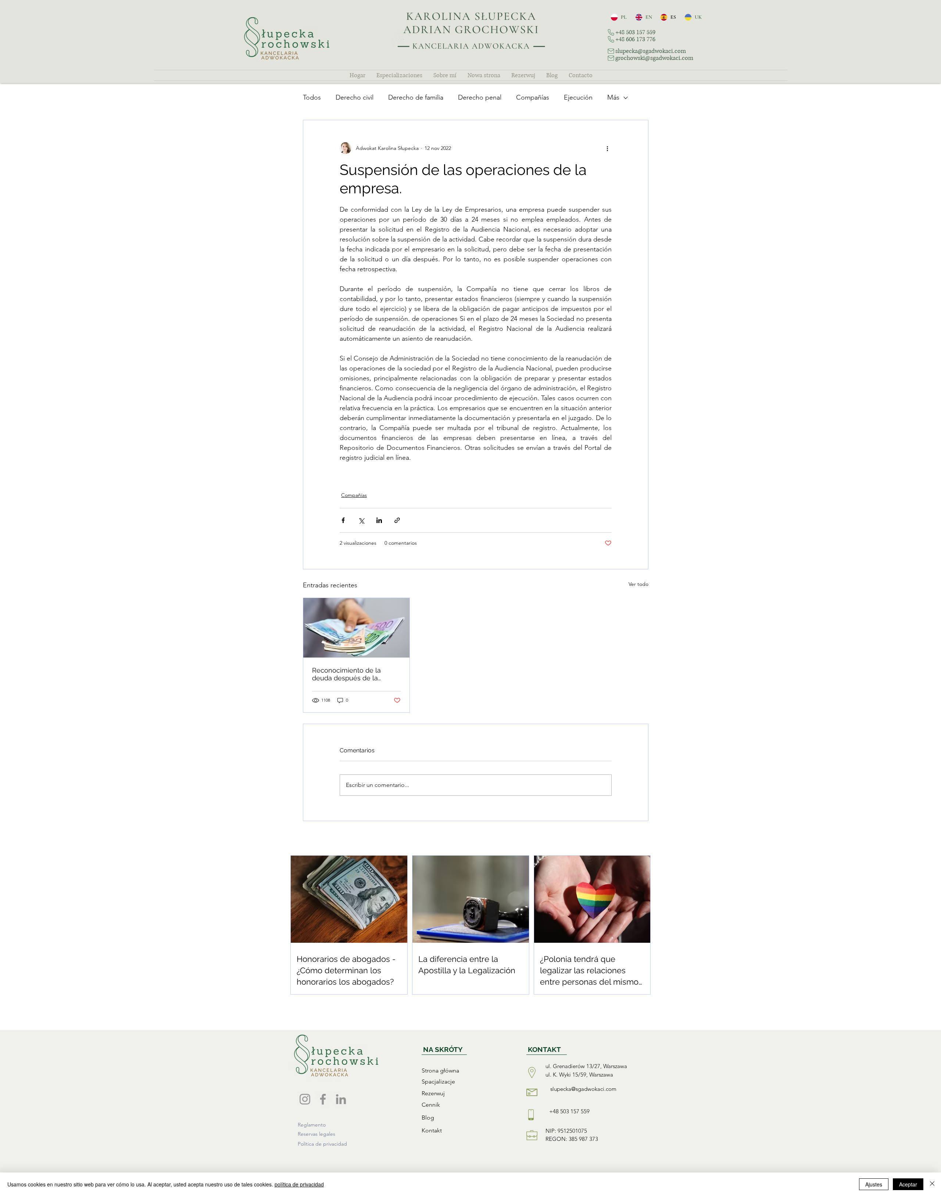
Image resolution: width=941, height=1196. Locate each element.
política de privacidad (299, 1184)
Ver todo (638, 584)
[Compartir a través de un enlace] (397, 520)
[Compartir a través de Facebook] (343, 520)
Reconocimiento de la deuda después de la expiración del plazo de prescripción (348, 674)
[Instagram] (305, 1099)
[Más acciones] (607, 148)
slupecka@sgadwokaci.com (583, 1088)
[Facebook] (323, 1099)
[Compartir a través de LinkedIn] (379, 520)
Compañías (532, 97)
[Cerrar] (932, 1184)
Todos (312, 97)
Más (613, 97)
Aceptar (908, 1184)
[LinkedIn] (341, 1099)
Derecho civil (354, 97)
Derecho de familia (415, 97)
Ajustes (873, 1184)
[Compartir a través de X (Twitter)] (361, 520)
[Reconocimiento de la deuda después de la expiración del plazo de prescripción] (356, 628)
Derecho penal (479, 97)
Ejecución (578, 97)
